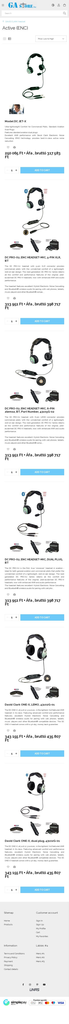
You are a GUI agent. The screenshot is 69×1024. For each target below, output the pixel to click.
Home (7, 920)
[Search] (64, 13)
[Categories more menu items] (3, 5)
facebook (23, 984)
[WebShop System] (34, 989)
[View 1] (4, 39)
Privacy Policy (10, 957)
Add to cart (42, 170)
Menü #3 (40, 961)
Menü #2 (40, 957)
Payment (8, 961)
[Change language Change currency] (53, 5)
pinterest (37, 984)
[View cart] (64, 5)
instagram (30, 984)
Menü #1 (40, 953)
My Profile (41, 928)
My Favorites (42, 936)
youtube (44, 984)
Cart (38, 932)
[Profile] (59, 5)
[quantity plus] (16, 170)
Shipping (8, 965)
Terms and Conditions (14, 953)
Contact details (11, 969)
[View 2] (9, 39)
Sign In (39, 920)
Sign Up (40, 924)
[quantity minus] (7, 170)
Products (8, 924)
